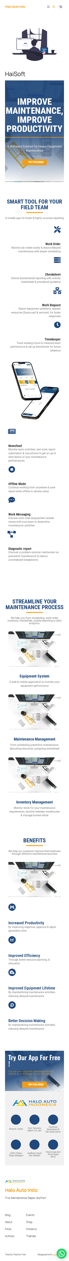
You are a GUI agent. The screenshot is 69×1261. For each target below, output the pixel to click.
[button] (62, 1254)
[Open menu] (48, 7)
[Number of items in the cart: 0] (60, 6)
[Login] (53, 6)
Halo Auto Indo (15, 6)
